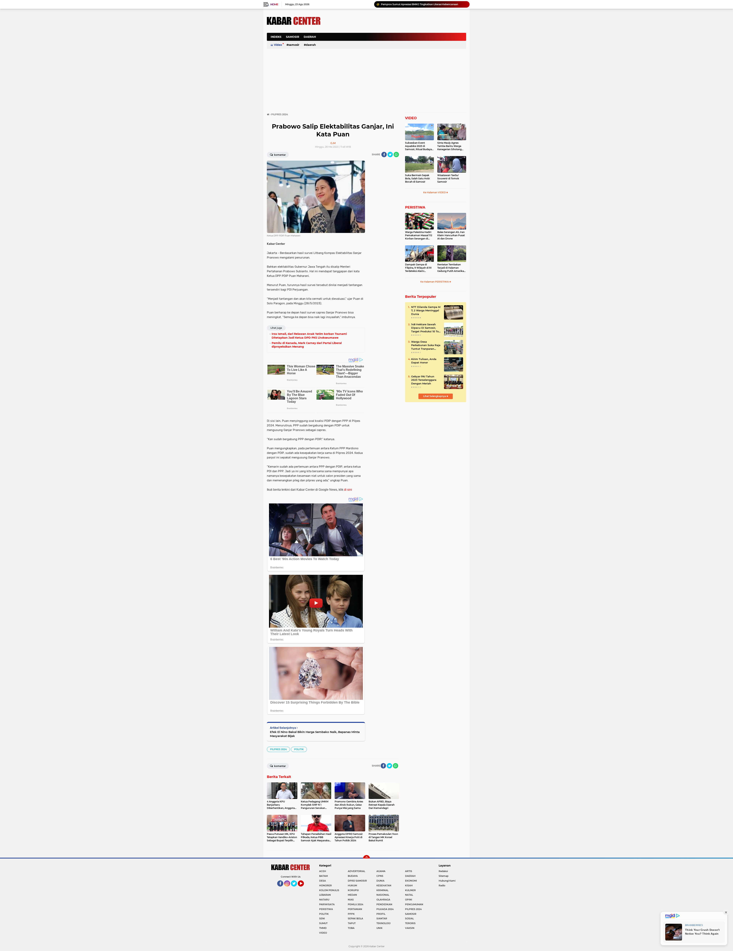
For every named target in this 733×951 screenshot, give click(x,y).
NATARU (324, 899)
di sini (348, 489)
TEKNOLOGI (383, 923)
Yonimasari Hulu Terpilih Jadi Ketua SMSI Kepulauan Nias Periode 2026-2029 (423, 4)
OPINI (408, 899)
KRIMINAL (382, 890)
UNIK (379, 928)
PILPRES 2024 (278, 749)
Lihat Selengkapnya (434, 396)
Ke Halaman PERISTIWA (434, 281)
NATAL (409, 894)
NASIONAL (382, 894)
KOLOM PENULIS (329, 890)
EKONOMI (411, 880)
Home (274, 4)
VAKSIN (409, 928)
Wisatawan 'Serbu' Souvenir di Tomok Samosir (448, 178)
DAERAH (310, 37)
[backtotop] (366, 858)
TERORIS (410, 923)
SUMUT (323, 923)
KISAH (409, 885)
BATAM (323, 876)
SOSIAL (409, 918)
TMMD (323, 928)
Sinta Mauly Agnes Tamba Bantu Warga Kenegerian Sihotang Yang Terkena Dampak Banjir (450, 146)
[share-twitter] (390, 154)
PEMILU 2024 (355, 904)
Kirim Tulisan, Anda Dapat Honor (423, 361)
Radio (442, 885)
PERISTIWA (415, 207)
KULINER (410, 890)
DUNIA (380, 880)
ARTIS (408, 871)
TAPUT (352, 923)
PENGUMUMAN (414, 904)
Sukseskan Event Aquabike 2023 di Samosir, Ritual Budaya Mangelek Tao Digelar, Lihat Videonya (418, 146)
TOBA (351, 928)
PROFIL (380, 913)
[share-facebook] (384, 154)
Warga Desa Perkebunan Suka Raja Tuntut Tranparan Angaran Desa (425, 345)
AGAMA (380, 871)
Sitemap (443, 876)
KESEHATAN (383, 885)
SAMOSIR (292, 37)
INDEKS (276, 37)
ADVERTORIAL (356, 871)
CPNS (379, 876)
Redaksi (443, 871)
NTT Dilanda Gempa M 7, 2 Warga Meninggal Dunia (425, 310)
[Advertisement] (396, 39)
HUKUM (352, 885)
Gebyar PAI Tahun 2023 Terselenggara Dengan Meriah (423, 380)
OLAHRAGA (383, 899)
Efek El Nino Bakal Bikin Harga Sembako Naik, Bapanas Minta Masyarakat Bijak (315, 734)
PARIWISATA (327, 904)
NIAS (351, 899)
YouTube (303, 888)
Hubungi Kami (447, 880)
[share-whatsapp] (396, 154)
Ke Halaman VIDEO (434, 192)
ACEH (322, 871)
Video (278, 45)
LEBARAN (325, 894)
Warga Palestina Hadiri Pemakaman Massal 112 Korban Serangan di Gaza (418, 235)
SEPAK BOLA (355, 918)
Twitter (295, 888)
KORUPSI (353, 890)
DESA (322, 880)
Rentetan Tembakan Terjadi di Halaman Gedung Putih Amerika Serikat (450, 268)
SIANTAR (381, 918)
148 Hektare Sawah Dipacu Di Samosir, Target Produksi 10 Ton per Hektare (425, 328)
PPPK (351, 913)
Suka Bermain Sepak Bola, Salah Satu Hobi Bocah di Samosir (417, 178)
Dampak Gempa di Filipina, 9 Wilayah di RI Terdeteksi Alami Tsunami (418, 268)
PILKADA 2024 (385, 909)
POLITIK (299, 749)
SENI (322, 918)
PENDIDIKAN (384, 904)
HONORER (325, 885)
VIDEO (411, 118)
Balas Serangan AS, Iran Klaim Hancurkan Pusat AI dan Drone (451, 235)
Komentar (280, 154)
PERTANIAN (355, 909)
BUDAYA (353, 876)
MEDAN (352, 894)
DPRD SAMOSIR (357, 880)
